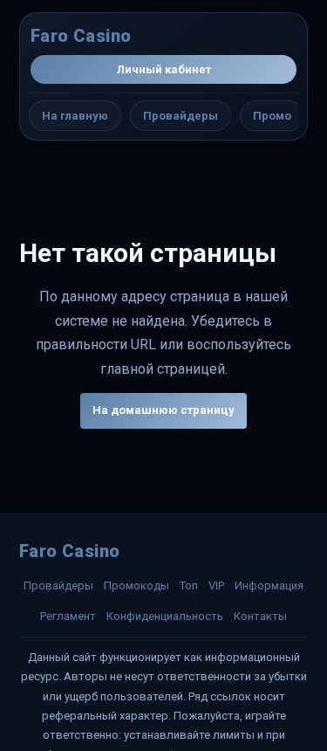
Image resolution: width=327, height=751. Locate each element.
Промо (272, 115)
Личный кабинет (164, 69)
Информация (269, 585)
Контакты (260, 616)
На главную (75, 115)
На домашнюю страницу (163, 410)
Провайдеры (180, 115)
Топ (189, 585)
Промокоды (136, 585)
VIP (216, 585)
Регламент (68, 616)
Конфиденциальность (164, 616)
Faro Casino (81, 35)
